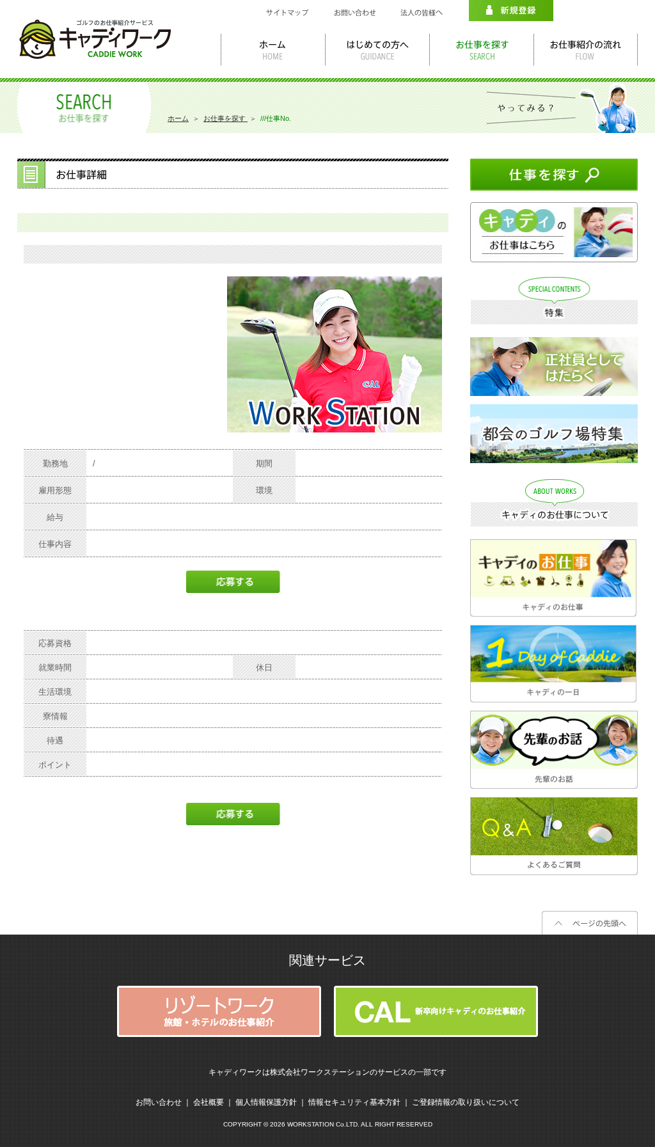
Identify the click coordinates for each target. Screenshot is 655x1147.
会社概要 (208, 1102)
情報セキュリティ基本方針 (354, 1102)
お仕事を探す (225, 118)
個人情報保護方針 (266, 1102)
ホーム (178, 118)
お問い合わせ (159, 1102)
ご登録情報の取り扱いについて (465, 1102)
